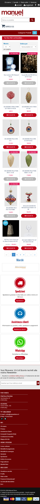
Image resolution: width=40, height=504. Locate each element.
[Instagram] (37, 5)
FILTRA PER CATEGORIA (13, 38)
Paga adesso (5, 462)
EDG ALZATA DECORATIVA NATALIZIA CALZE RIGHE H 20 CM (29, 207)
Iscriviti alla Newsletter (7, 481)
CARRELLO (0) (9, 26)
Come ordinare (5, 446)
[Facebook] (34, 5)
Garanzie (33, 2)
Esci (2, 484)
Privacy (3, 429)
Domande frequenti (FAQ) (8, 434)
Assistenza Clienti (6, 431)
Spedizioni (19, 301)
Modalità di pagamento (7, 449)
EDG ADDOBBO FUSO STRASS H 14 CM (29, 107)
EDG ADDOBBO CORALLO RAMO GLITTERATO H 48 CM (11, 107)
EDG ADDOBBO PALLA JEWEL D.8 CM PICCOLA (29, 139)
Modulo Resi (4, 464)
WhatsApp (19, 358)
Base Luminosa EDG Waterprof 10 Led (11, 75)
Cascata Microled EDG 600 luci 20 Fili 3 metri (29, 75)
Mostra (6, 44)
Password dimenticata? (8, 479)
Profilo (3, 474)
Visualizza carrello (6, 471)
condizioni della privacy (16, 376)
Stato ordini (24, 2)
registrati (29, 5)
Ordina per (23, 44)
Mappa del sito (5, 439)
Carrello (15, 2)
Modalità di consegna (7, 451)
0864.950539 (7, 412)
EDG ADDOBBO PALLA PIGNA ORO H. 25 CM (11, 171)
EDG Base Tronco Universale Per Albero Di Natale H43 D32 (10, 240)
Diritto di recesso (6, 459)
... (27, 255)
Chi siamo (8, 2)
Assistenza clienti (20, 329)
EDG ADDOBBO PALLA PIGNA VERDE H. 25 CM (29, 171)
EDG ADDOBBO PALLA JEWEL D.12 (11, 139)
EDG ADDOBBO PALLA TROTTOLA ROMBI (11, 208)
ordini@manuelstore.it (12, 414)
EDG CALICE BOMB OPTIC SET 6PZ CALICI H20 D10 (29, 241)
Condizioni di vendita (7, 436)
